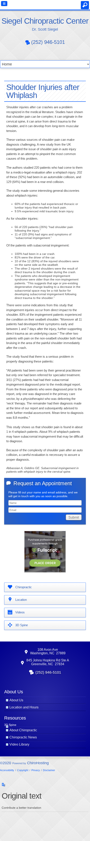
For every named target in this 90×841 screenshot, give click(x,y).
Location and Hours (24, 707)
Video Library (19, 744)
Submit (73, 517)
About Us (16, 700)
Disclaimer (49, 770)
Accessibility (7, 770)
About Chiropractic (23, 730)
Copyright (22, 770)
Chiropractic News (23, 737)
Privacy (35, 770)
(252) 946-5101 (48, 42)
